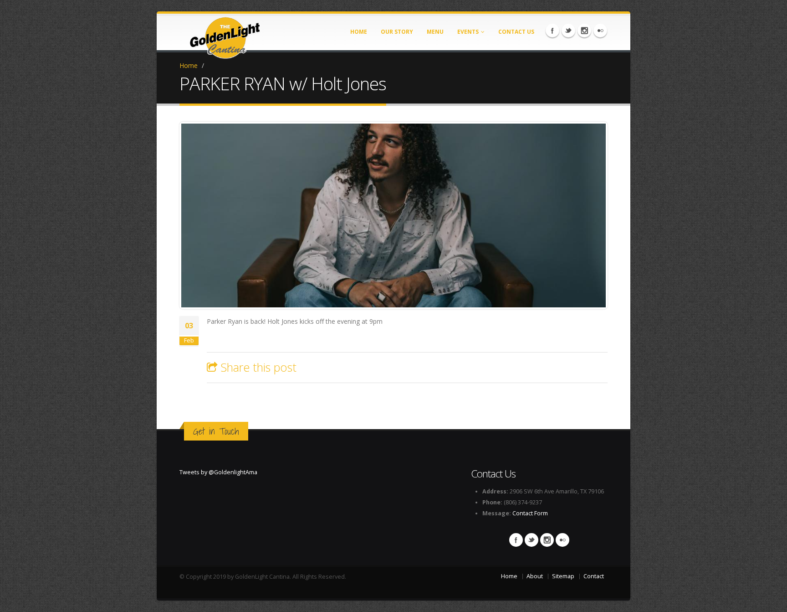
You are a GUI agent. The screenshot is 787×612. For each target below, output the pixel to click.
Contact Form (530, 513)
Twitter (568, 30)
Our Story (397, 32)
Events (468, 32)
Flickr (600, 30)
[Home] (225, 35)
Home (358, 32)
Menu (435, 32)
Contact (593, 576)
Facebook (552, 30)
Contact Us (516, 32)
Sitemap (563, 576)
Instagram (584, 30)
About (534, 576)
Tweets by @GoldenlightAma (218, 472)
